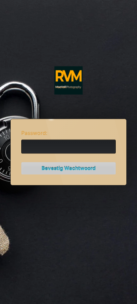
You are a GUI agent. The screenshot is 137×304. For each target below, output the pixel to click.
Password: (34, 133)
